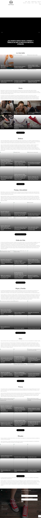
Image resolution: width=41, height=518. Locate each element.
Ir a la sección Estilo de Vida (20, 282)
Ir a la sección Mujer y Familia (20, 332)
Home (2, 506)
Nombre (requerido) (24, 494)
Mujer (38, 1)
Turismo (32, 2)
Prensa (39, 2)
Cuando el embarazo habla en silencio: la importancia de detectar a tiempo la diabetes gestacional (20, 42)
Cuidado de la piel (33, 1)
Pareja (24, 2)
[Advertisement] (20, 13)
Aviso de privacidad (4, 509)
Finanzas (36, 2)
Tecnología (28, 2)
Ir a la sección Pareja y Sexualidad (20, 234)
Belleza (29, 1)
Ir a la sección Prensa (20, 430)
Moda (26, 1)
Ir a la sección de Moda (20, 132)
